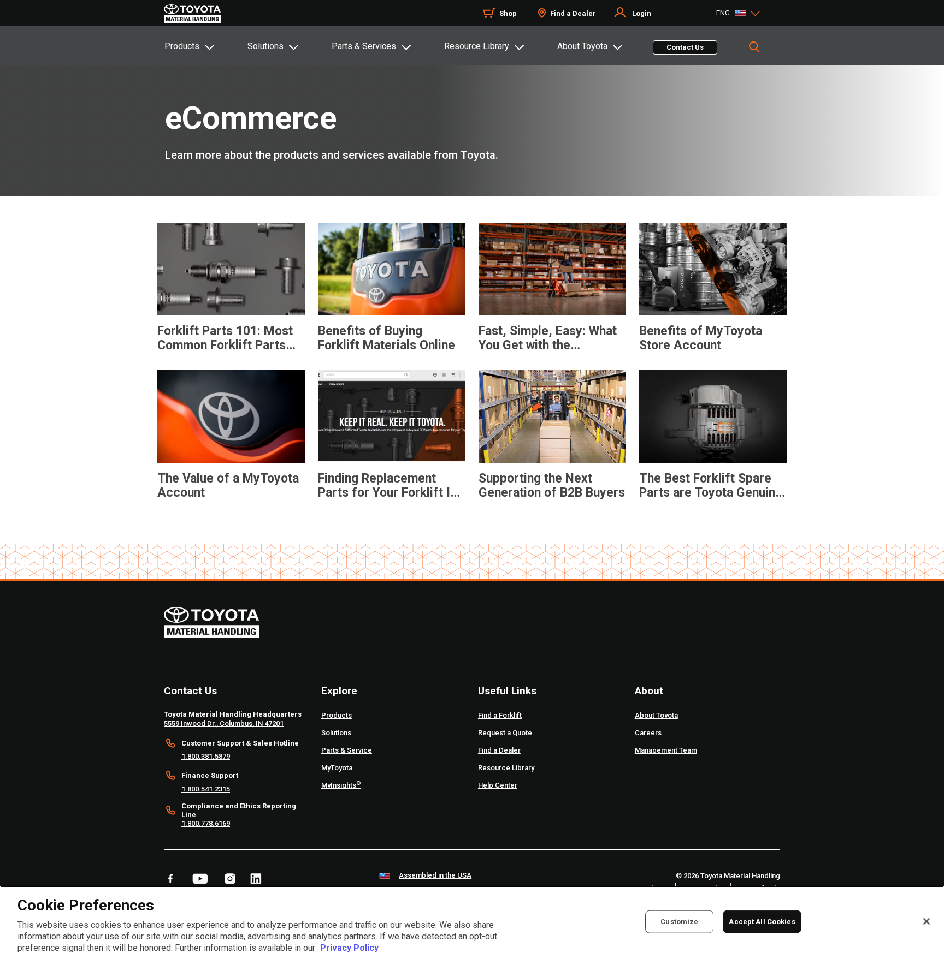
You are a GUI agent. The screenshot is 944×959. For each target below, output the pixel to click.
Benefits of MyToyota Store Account (700, 338)
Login (641, 13)
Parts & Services (364, 46)
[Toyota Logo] (192, 13)
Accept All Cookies (762, 922)
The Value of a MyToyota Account (228, 486)
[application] (231, 298)
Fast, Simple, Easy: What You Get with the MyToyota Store (548, 338)
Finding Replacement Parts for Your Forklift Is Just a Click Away (387, 486)
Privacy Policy (349, 948)
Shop (508, 13)
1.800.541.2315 (205, 789)
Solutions (265, 46)
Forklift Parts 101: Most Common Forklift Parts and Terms (225, 338)
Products (181, 46)
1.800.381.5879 (205, 756)
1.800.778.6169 (205, 823)
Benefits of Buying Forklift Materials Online (386, 338)
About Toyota (582, 46)
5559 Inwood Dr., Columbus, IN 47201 (224, 723)
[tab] (205, 45)
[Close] (926, 921)
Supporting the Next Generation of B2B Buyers (552, 486)
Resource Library (476, 46)
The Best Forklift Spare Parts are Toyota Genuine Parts (710, 486)
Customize (679, 922)
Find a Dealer (573, 13)
